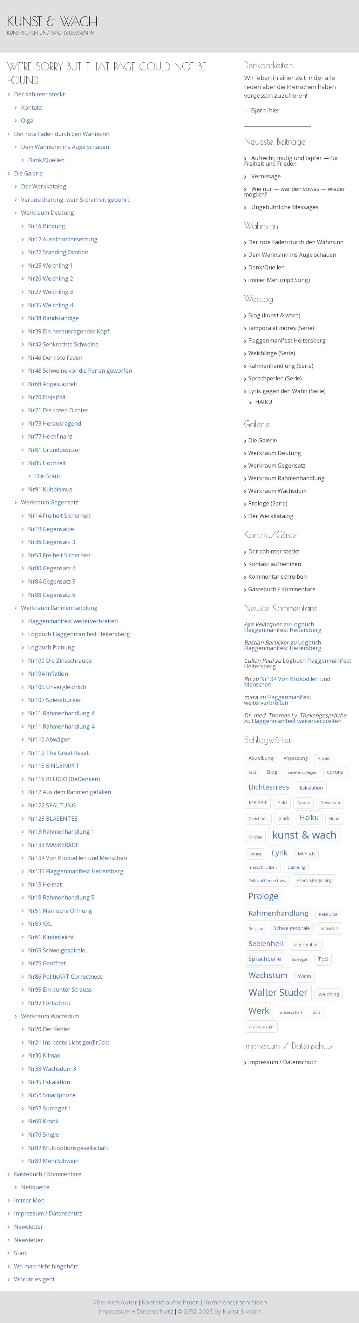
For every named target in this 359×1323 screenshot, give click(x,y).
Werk (259, 1010)
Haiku (309, 817)
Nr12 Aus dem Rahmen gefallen (69, 792)
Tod (323, 959)
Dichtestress (269, 787)
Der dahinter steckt (39, 94)
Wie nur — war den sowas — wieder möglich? (294, 191)
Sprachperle (265, 959)
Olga (27, 120)
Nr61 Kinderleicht (51, 937)
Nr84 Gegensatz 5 (51, 581)
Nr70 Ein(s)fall (46, 397)
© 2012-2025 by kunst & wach (219, 1311)
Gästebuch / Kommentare (47, 1174)
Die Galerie (28, 173)
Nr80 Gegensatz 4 (51, 568)
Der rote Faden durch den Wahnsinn (61, 134)
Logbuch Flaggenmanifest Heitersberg (79, 634)
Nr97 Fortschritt (49, 1003)
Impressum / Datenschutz (48, 1213)
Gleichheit (258, 818)
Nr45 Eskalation (49, 1082)
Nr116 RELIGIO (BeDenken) (64, 779)
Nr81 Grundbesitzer (54, 450)
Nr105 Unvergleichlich (57, 687)
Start (20, 1253)
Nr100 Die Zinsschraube (60, 660)
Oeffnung (296, 867)
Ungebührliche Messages (285, 207)
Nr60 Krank (43, 1121)
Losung (255, 854)
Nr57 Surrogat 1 (49, 1108)
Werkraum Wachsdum (50, 1016)
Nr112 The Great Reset (58, 753)
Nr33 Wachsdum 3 (52, 1069)
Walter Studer (278, 992)
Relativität (328, 914)
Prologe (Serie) (267, 503)
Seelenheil (266, 943)
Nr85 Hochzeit (47, 463)
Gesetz (303, 802)
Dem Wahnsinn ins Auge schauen (65, 147)
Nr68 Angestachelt (52, 384)
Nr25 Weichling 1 (50, 265)
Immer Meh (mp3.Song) (279, 280)
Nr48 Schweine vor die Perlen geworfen (80, 370)
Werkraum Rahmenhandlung (59, 608)
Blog (272, 772)
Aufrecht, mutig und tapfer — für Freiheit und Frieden (291, 160)
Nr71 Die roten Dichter (58, 410)
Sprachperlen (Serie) (275, 378)
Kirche (255, 837)
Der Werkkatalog (43, 186)
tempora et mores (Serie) (281, 328)
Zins (316, 1012)
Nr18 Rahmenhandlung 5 (61, 897)
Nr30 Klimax (44, 1055)
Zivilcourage (261, 1026)
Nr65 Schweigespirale (56, 950)
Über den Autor (115, 1302)
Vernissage (266, 176)
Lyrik (279, 852)
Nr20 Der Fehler (49, 1029)
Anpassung (295, 758)
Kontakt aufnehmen (274, 564)
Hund (334, 818)
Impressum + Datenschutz (136, 1311)
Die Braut (47, 476)
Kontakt (31, 107)
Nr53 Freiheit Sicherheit (59, 555)
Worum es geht (34, 1279)
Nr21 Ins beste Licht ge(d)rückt (68, 1042)
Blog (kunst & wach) (274, 315)
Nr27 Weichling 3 (50, 292)
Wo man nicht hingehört (46, 1266)
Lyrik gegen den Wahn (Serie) (287, 391)
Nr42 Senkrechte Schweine (63, 344)
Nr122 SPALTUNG (52, 805)
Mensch (306, 853)
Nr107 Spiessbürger (54, 700)
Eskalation (311, 787)
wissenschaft (291, 1012)
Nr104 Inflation (48, 673)
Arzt (252, 772)
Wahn (304, 976)
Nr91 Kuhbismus (50, 489)
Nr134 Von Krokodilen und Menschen (77, 858)
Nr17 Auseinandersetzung (62, 239)
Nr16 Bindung (46, 226)
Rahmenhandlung (279, 913)
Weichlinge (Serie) (271, 353)
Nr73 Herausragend (54, 423)
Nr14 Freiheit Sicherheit (59, 515)
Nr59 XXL (40, 924)
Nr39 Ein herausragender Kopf (68, 331)
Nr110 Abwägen (49, 739)
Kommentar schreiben (277, 576)
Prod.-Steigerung (314, 880)
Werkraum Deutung (47, 212)
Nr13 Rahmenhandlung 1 (61, 831)
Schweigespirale (292, 928)
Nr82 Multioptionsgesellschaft (68, 1148)
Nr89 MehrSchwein (53, 1161)
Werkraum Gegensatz (50, 502)
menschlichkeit (263, 867)
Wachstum (268, 975)
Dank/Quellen (46, 160)
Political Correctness (267, 880)
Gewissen (330, 802)
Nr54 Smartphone (52, 1095)
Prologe (263, 896)
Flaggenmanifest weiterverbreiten (73, 621)
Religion (256, 928)
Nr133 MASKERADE (53, 845)
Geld (282, 802)
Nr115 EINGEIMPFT (54, 766)
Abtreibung (261, 757)
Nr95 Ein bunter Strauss (60, 989)
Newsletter (28, 1227)
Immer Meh (29, 1200)
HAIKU (263, 402)
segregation (306, 944)
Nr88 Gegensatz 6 (51, 595)
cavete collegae (302, 772)
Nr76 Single (43, 1134)
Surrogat (299, 959)
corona (335, 772)
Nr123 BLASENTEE (52, 818)
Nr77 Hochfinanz (50, 436)
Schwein (329, 928)
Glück (283, 818)
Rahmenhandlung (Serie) (280, 366)
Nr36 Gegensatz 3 (51, 542)
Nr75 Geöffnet (47, 963)
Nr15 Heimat (45, 884)
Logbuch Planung (51, 647)
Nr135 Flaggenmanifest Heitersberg (75, 871)
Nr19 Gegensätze (51, 529)
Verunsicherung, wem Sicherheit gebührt (75, 200)
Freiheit (258, 802)
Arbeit (324, 758)
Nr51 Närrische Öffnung (60, 911)
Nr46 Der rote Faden (55, 357)
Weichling (328, 994)
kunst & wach (52, 21)
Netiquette (35, 1187)
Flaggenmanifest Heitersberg (287, 340)
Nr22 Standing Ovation (58, 252)
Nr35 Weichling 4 (50, 305)
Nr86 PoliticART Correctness (65, 976)
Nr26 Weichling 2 (50, 278)
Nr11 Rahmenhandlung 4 (61, 713)
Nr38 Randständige (53, 318)
